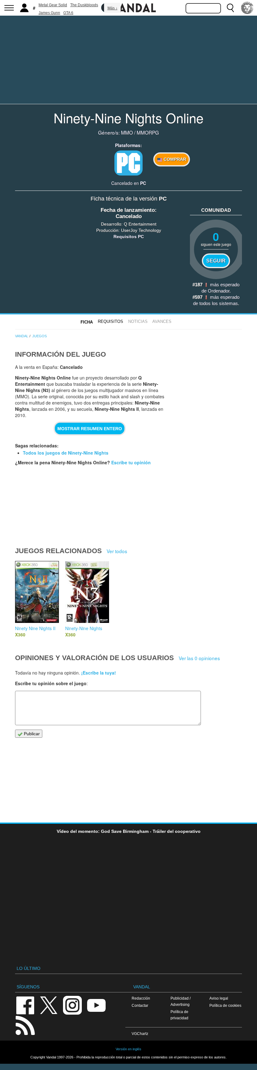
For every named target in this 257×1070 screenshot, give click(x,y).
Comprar (174, 159)
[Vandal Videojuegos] (128, 7)
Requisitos (110, 321)
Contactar (140, 1005)
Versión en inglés (128, 1049)
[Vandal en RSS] (25, 1025)
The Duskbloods (84, 5)
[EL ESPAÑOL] (247, 8)
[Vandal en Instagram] (72, 1005)
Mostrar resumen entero (89, 428)
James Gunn (49, 13)
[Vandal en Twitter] (49, 1005)
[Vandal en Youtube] (96, 1005)
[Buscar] (230, 8)
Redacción (141, 998)
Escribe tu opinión (131, 462)
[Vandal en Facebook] (25, 1005)
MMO (127, 132)
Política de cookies (225, 1005)
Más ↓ (113, 8)
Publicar (31, 733)
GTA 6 (68, 13)
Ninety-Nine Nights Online (128, 117)
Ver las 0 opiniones (199, 658)
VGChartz (140, 1034)
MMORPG (148, 132)
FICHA (87, 322)
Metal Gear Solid (53, 5)
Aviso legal (218, 998)
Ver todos (117, 551)
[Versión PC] (128, 163)
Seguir (216, 260)
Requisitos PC (128, 236)
